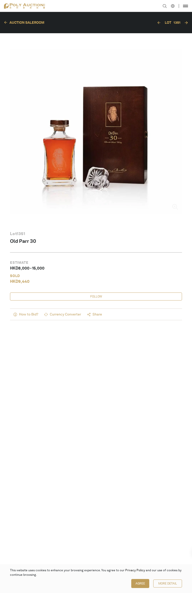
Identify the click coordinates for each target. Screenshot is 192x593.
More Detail (167, 583)
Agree (140, 583)
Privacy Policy (135, 570)
